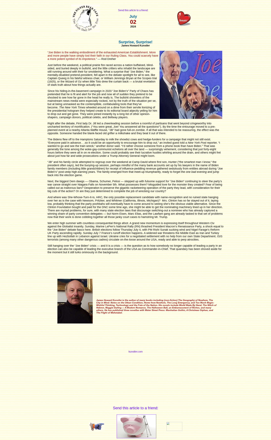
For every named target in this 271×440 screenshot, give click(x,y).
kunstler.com (136, 351)
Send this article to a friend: (133, 10)
